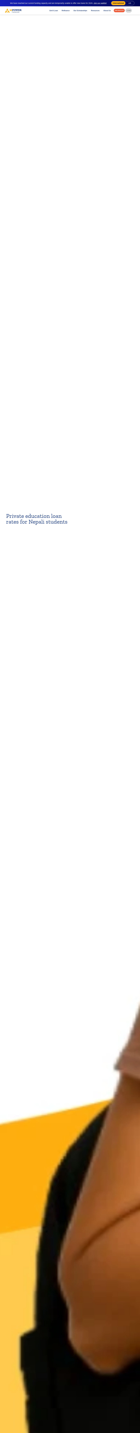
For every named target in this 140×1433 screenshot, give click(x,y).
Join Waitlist (119, 10)
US (130, 3)
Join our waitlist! (100, 3)
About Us (107, 10)
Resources (95, 10)
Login (129, 10)
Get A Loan (53, 10)
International (118, 3)
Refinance (66, 10)
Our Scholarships (80, 10)
